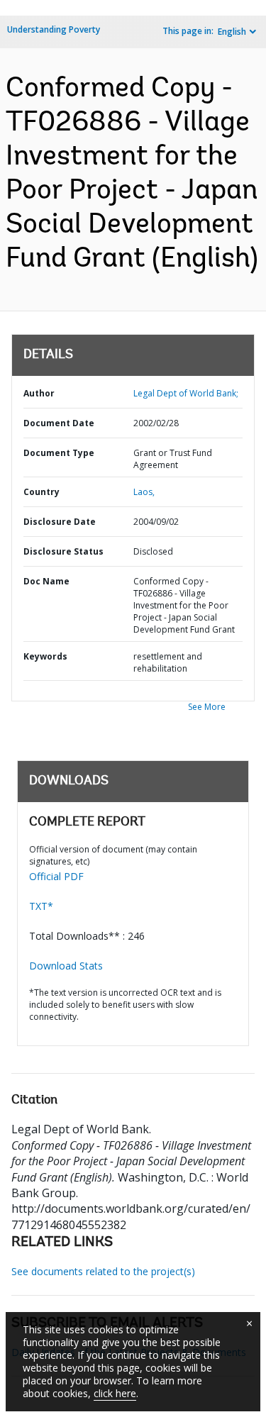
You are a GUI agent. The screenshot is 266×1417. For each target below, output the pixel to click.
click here (115, 1393)
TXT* (41, 906)
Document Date (58, 423)
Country (41, 492)
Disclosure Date (59, 522)
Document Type (58, 453)
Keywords (45, 656)
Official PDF (56, 876)
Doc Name (46, 581)
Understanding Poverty (53, 29)
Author (39, 393)
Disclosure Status (63, 551)
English (232, 32)
